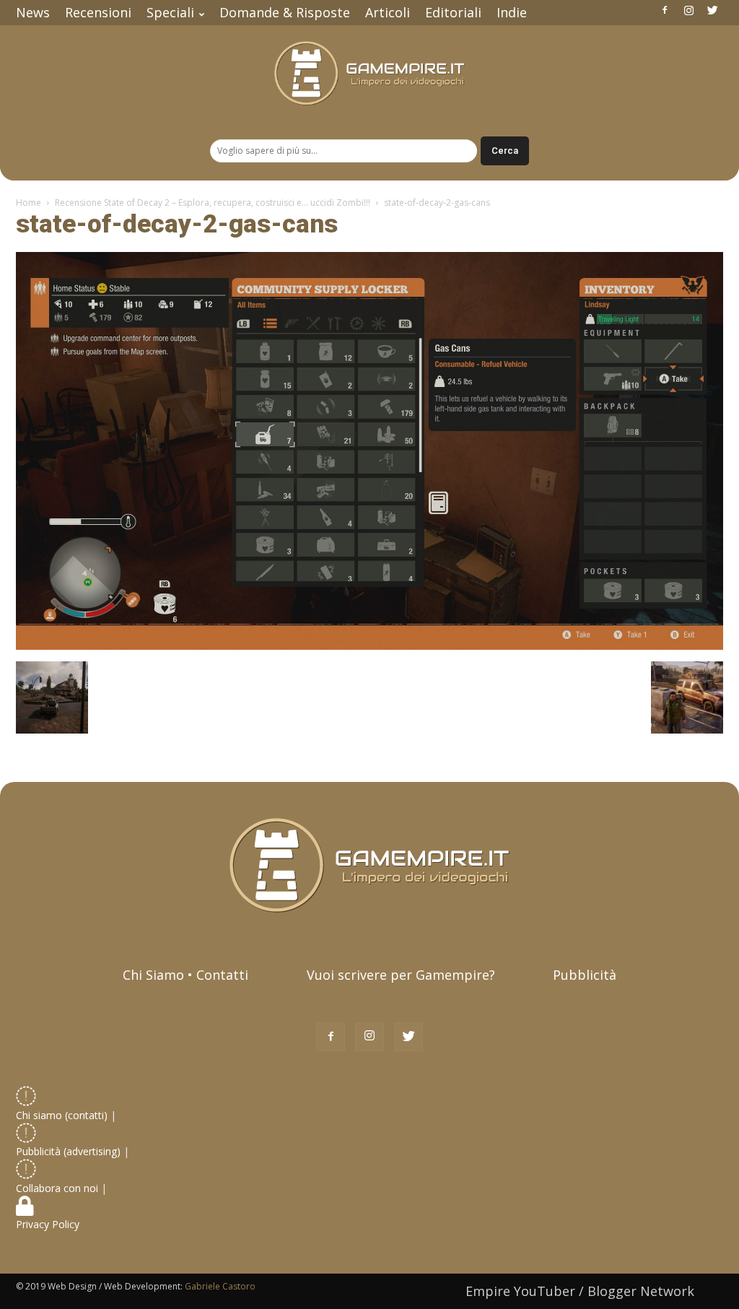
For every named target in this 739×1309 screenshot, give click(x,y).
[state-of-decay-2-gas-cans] (369, 646)
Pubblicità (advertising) (69, 1151)
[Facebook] (664, 10)
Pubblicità (584, 974)
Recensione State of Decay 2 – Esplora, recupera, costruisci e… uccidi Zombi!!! (212, 202)
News (33, 12)
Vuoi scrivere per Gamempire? (401, 974)
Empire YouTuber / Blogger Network (579, 1290)
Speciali (170, 12)
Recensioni (98, 12)
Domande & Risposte (284, 12)
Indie (512, 12)
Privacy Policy (49, 1224)
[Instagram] (688, 10)
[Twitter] (712, 10)
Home (28, 202)
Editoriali (453, 12)
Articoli (387, 12)
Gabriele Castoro (220, 1286)
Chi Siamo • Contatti (185, 974)
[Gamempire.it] (369, 73)
